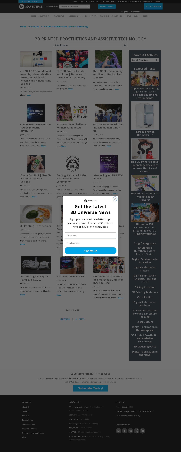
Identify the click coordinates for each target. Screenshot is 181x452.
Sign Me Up (90, 250)
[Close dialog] (115, 199)
